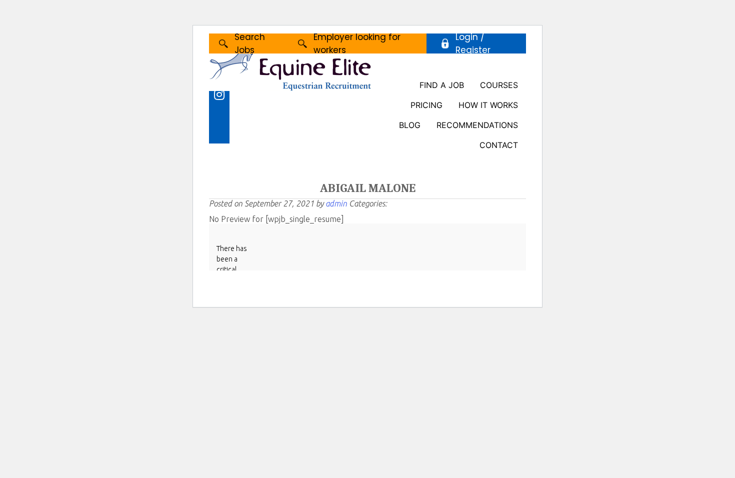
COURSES (499, 85)
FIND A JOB (442, 85)
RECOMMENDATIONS (477, 125)
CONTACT (499, 145)
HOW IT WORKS (488, 105)
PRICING (426, 105)
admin (336, 203)
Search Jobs (249, 43)
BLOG (409, 125)
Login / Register (473, 44)
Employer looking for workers (357, 43)
